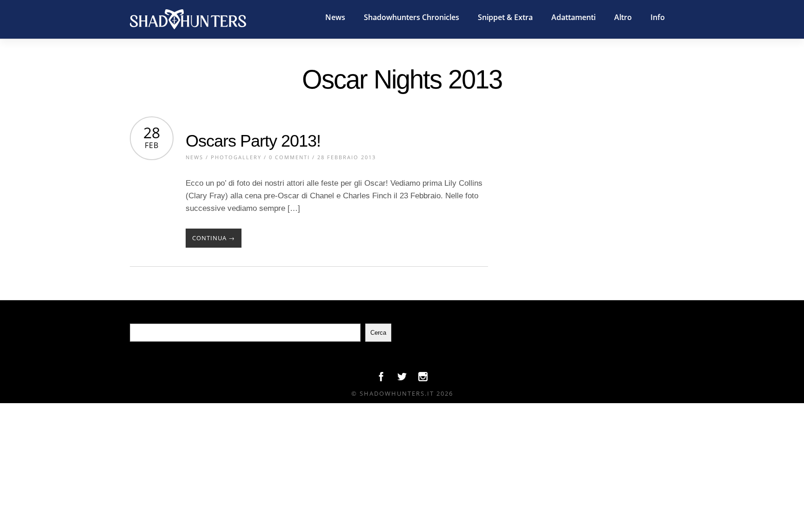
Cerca (378, 332)
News (335, 17)
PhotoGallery (236, 157)
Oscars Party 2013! (253, 140)
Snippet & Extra (505, 17)
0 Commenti (289, 157)
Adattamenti (573, 17)
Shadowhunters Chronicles (411, 17)
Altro (623, 17)
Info (657, 17)
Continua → (213, 238)
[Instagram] (423, 379)
